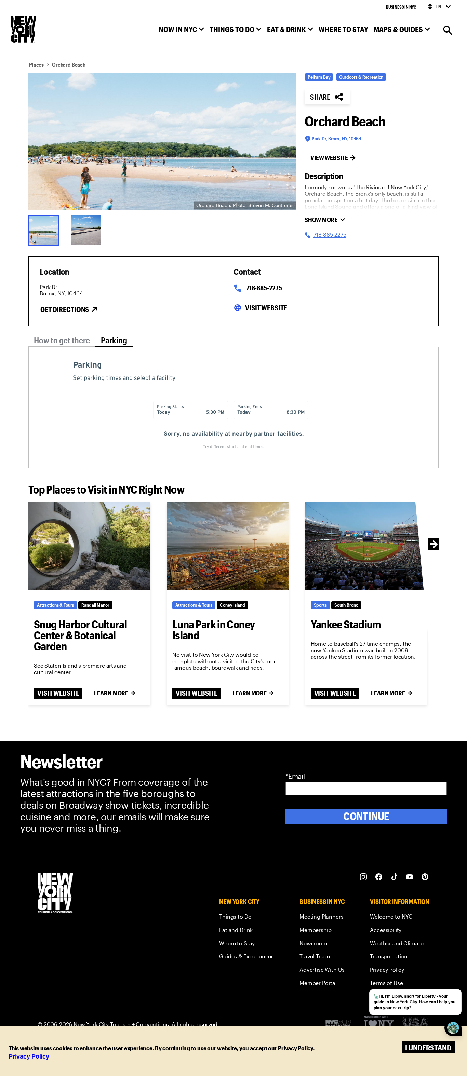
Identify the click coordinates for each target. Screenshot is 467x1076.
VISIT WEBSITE (58, 693)
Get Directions (64, 309)
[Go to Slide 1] (45, 230)
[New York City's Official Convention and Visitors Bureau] (341, 1024)
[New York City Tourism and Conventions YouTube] (409, 877)
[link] (246, 918)
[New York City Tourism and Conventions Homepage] (55, 894)
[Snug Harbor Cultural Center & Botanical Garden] (89, 546)
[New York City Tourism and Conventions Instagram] (363, 877)
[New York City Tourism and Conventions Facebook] (379, 877)
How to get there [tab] (62, 340)
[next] (434, 544)
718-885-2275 (264, 288)
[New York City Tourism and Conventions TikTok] (394, 877)
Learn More (111, 693)
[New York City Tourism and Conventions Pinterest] (425, 877)
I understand (428, 1047)
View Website (329, 158)
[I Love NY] (379, 1024)
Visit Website (266, 308)
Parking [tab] (114, 340)
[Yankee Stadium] (366, 546)
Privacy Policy (29, 1056)
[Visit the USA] (415, 1024)
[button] (181, 31)
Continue (366, 816)
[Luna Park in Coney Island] (228, 546)
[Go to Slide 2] (88, 230)
